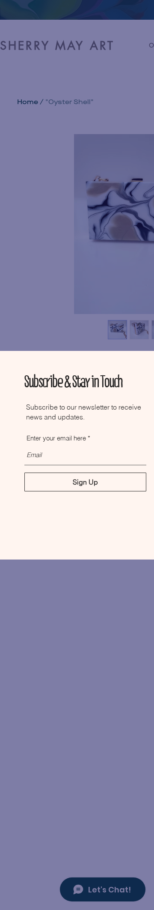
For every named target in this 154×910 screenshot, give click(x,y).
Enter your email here (56, 438)
